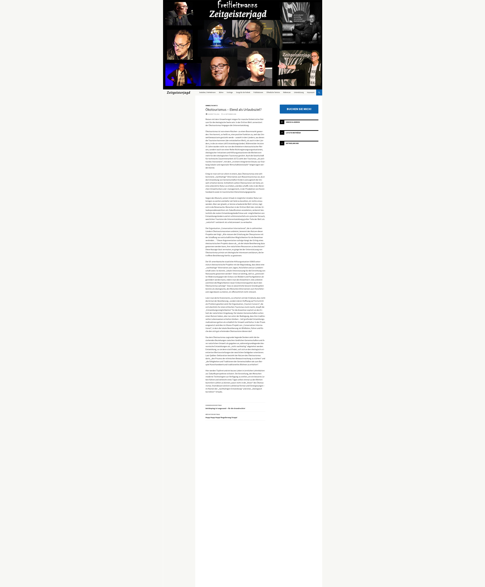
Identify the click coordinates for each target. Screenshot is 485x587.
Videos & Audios (293, 122)
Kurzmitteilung (214, 114)
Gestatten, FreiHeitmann (207, 92)
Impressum (310, 92)
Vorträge (230, 92)
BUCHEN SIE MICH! (299, 109)
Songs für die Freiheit (243, 92)
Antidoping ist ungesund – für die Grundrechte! (225, 406)
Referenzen (287, 92)
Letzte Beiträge (293, 133)
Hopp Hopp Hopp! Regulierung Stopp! (221, 416)
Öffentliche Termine (273, 92)
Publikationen (258, 92)
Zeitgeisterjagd (178, 92)
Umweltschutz (211, 105)
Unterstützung (299, 92)
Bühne (221, 92)
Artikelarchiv (292, 143)
